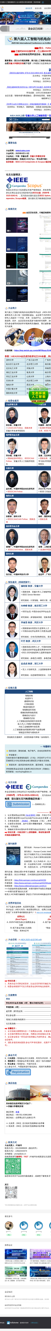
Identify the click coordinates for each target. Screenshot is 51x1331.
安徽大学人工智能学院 (36, 115)
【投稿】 (25, 821)
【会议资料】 (30, 815)
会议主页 (29, 8)
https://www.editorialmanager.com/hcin (30, 886)
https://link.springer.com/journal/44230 (30, 880)
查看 (17, 1112)
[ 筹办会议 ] (34, 1323)
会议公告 (38, 8)
